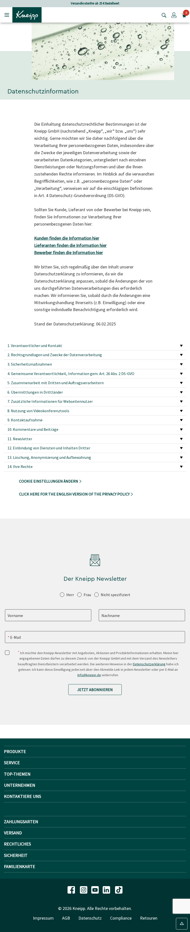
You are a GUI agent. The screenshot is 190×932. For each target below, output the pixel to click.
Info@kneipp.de (89, 675)
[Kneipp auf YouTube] (95, 889)
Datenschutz (90, 918)
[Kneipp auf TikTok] (118, 889)
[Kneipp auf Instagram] (84, 889)
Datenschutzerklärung (149, 664)
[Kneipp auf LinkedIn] (107, 889)
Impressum (43, 918)
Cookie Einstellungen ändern (49, 481)
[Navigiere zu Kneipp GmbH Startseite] (27, 14)
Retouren (148, 918)
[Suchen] (163, 15)
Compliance (121, 918)
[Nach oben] (182, 924)
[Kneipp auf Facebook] (72, 889)
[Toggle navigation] (7, 15)
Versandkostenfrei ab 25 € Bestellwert (95, 3)
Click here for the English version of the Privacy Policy (74, 494)
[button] (173, 15)
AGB (66, 918)
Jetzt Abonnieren (95, 689)
